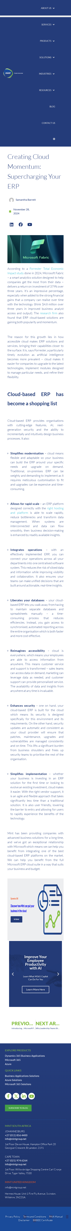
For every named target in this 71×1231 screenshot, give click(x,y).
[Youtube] (30, 224)
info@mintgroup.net (15, 1138)
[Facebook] (21, 224)
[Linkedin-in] (23, 1096)
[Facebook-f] (8, 1096)
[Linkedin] (11, 224)
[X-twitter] (16, 1096)
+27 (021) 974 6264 (16, 1160)
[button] (48, 8)
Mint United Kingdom (20, 1182)
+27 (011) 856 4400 (16, 1135)
